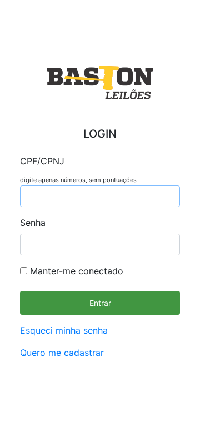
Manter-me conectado (75, 270)
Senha (33, 222)
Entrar (100, 303)
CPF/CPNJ (42, 161)
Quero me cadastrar (62, 352)
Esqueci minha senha (64, 330)
